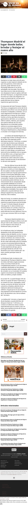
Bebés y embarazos (6, 487)
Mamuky (4, 493)
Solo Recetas (5, 484)
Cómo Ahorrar (18, 462)
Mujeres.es (4, 495)
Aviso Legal (18, 497)
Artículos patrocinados (5, 455)
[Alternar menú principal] (25, 4)
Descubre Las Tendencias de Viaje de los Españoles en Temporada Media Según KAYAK (14, 394)
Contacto (25, 455)
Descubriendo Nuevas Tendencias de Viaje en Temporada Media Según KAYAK (12, 439)
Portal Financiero (18, 463)
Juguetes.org (3, 465)
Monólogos (3, 466)
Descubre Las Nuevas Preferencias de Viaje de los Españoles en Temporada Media (13, 399)
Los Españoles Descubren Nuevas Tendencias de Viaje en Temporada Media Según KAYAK (13, 444)
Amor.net (4, 491)
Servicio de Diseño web (17, 455)
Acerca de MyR (14, 457)
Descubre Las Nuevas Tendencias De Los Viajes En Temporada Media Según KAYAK (13, 361)
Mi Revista (17, 465)
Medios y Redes (21, 453)
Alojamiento (4, 10)
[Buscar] (25, 334)
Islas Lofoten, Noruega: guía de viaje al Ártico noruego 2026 (12, 415)
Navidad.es (3, 463)
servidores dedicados (12, 474)
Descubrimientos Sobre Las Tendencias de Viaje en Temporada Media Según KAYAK (14, 385)
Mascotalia (17, 460)
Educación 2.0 (4, 460)
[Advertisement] (14, 25)
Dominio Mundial (4, 462)
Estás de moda (5, 486)
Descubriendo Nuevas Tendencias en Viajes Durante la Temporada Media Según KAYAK (12, 389)
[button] (14, 478)
